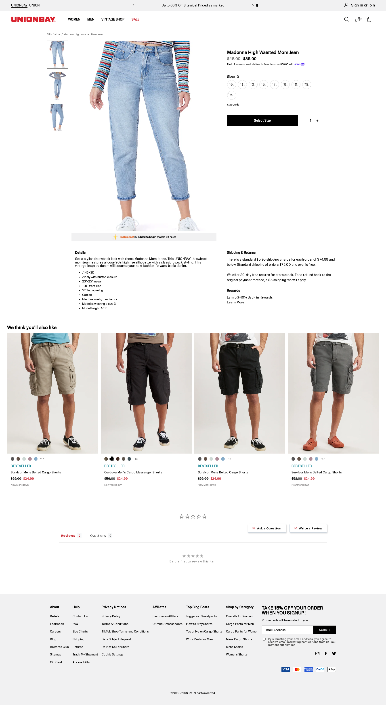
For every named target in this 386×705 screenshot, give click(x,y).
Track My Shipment (85, 654)
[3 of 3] (57, 117)
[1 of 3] (57, 54)
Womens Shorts (237, 654)
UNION (34, 5)
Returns (78, 647)
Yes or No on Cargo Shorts (204, 631)
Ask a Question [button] (269, 528)
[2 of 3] (57, 86)
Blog (53, 639)
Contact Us (80, 616)
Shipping (78, 639)
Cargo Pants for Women (242, 631)
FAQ (75, 624)
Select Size (262, 120)
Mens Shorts (234, 647)
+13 (135, 458)
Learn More (235, 302)
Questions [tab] (98, 535)
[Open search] (346, 19)
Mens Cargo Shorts (239, 639)
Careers (55, 631)
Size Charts (80, 631)
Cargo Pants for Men (240, 624)
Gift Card (56, 662)
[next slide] (253, 5)
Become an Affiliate (165, 616)
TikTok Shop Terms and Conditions (125, 631)
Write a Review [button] (310, 528)
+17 (42, 458)
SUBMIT (324, 630)
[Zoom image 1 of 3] (143, 136)
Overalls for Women (239, 616)
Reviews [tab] (68, 535)
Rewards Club (59, 647)
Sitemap (55, 654)
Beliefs (54, 616)
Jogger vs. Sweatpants (201, 616)
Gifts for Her (54, 34)
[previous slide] (133, 5)
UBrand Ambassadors (168, 624)
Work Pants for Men (199, 639)
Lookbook (57, 624)
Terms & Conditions (115, 624)
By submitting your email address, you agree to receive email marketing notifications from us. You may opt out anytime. (302, 642)
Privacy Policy (111, 616)
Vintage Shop (112, 19)
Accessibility (81, 662)
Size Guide (233, 104)
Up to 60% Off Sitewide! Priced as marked (193, 5)
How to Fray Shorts (199, 624)
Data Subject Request (116, 639)
